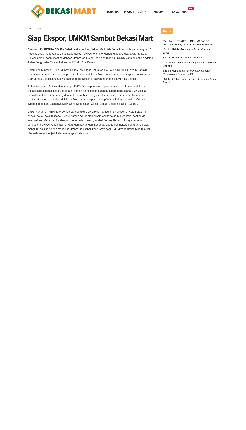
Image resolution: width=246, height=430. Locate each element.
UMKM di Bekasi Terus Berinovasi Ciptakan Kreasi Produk (189, 80)
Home (30, 28)
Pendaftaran (179, 11)
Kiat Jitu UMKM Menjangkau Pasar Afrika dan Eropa (187, 51)
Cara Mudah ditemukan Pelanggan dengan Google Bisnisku (190, 64)
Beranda (113, 11)
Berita (142, 11)
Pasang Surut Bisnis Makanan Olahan (183, 57)
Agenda (158, 11)
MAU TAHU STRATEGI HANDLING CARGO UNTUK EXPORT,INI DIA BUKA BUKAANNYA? (187, 42)
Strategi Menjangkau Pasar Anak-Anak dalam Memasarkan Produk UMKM (187, 72)
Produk (129, 11)
